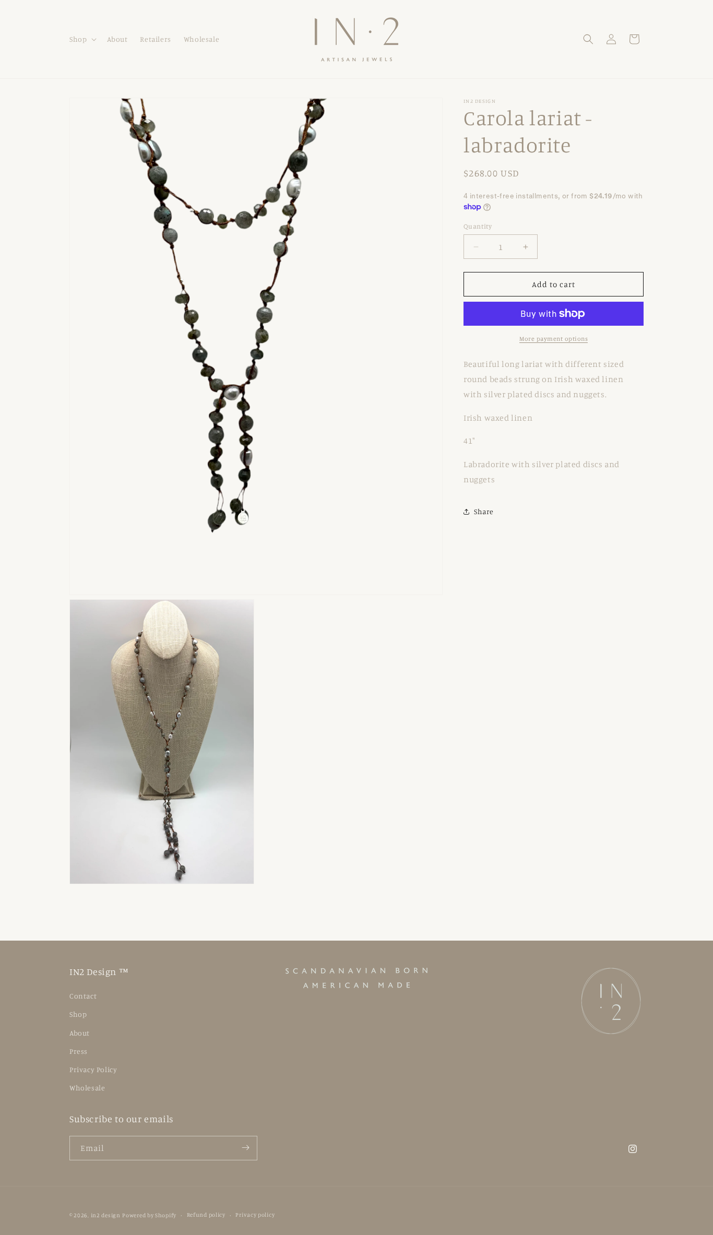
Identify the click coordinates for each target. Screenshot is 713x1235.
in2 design (106, 1215)
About (79, 1032)
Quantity (478, 226)
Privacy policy (255, 1215)
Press (78, 1051)
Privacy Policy (93, 1069)
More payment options (553, 338)
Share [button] (484, 511)
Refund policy (206, 1215)
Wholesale (87, 1087)
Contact (83, 995)
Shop (78, 1014)
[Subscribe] (245, 1147)
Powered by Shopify (149, 1215)
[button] (82, 39)
